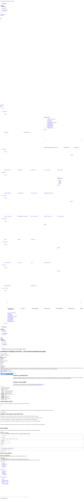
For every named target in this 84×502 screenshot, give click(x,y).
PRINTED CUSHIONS (47, 216)
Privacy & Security (5, 483)
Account (1, 337)
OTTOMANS (33, 239)
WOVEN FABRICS (34, 193)
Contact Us (4, 466)
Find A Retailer (4, 464)
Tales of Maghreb (50, 124)
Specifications (2, 386)
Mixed (60, 183)
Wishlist (3, 472)
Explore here (37, 384)
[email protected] (39, 385)
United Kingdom (5, 333)
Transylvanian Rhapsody (51, 119)
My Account (2, 104)
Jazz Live (9, 313)
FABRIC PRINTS (33, 285)
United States (4, 10)
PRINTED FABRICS (7, 193)
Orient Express (50, 123)
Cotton (60, 181)
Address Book (4, 474)
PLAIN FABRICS (20, 193)
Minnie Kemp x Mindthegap (52, 122)
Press (3, 479)
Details (14, 373)
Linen (60, 179)
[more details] (17, 1)
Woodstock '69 (50, 126)
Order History (4, 473)
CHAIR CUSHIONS (60, 216)
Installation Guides (5, 481)
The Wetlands (50, 120)
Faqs (3, 482)
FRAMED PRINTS (7, 285)
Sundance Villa (10, 320)
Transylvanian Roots (51, 127)
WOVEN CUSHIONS (7, 216)
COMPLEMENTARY (27, 132)
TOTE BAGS (20, 262)
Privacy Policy (3, 449)
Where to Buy (4, 327)
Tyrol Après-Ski (50, 125)
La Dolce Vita (50, 121)
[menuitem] (3, 108)
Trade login (4, 326)
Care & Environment (3, 399)
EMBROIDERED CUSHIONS (22, 216)
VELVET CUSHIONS (34, 216)
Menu (1, 106)
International (4, 8)
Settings (1, 338)
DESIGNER (6, 132)
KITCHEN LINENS (47, 262)
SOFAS (5, 239)
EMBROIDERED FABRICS (48, 193)
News (3, 478)
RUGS (32, 262)
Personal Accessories (7, 262)
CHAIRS (19, 239)
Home (3, 348)
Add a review (2, 359)
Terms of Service (8, 449)
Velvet (60, 180)
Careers (3, 465)
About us (3, 463)
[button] (42, 18)
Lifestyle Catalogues (5, 480)
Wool (60, 182)
